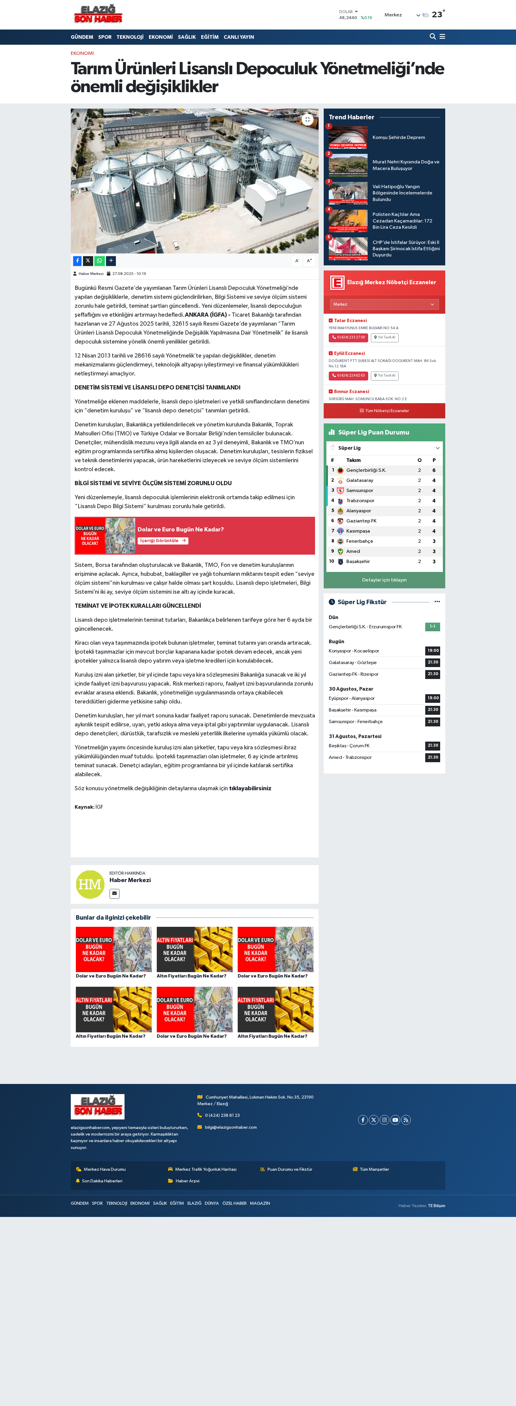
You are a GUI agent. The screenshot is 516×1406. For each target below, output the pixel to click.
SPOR (104, 37)
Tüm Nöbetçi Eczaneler (387, 411)
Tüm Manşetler (374, 1169)
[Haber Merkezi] (90, 884)
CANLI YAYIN (239, 37)
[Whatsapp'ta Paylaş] (99, 261)
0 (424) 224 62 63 (351, 376)
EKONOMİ (161, 37)
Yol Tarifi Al (386, 337)
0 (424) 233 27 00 (351, 337)
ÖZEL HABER (234, 1203)
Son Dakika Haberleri (102, 1181)
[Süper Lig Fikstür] (437, 602)
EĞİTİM (210, 37)
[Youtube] (395, 1120)
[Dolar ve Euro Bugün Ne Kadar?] (114, 949)
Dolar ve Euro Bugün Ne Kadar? (111, 976)
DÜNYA (212, 1203)
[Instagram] (384, 1120)
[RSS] (406, 1120)
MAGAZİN (260, 1203)
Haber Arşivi (187, 1181)
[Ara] (433, 37)
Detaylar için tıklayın (384, 580)
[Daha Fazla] (111, 261)
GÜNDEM (82, 37)
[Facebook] (363, 1120)
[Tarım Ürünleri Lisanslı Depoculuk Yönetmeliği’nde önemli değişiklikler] (195, 181)
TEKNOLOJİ (130, 37)
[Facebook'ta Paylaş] (77, 261)
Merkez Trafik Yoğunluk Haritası (205, 1169)
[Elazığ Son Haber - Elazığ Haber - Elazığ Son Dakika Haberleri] (98, 14)
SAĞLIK (187, 37)
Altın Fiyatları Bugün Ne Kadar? (191, 976)
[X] (374, 1120)
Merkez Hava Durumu (105, 1169)
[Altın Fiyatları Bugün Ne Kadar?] (195, 949)
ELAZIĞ (195, 1203)
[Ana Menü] (441, 37)
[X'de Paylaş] (88, 261)
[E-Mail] (114, 894)
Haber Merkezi (91, 274)
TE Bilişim (436, 1206)
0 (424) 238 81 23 (222, 1115)
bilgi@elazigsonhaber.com (231, 1127)
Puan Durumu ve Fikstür (290, 1169)
